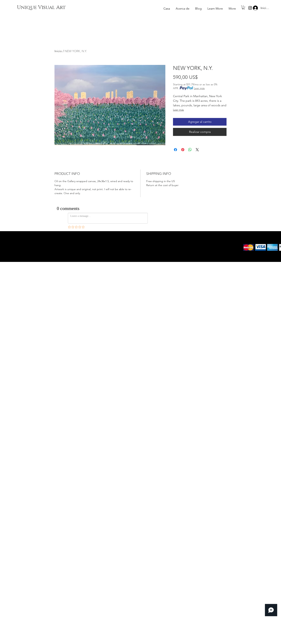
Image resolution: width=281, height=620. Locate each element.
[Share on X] (197, 149)
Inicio (58, 51)
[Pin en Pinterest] (182, 149)
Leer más (199, 88)
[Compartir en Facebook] (175, 149)
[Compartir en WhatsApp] (190, 149)
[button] (215, 8)
